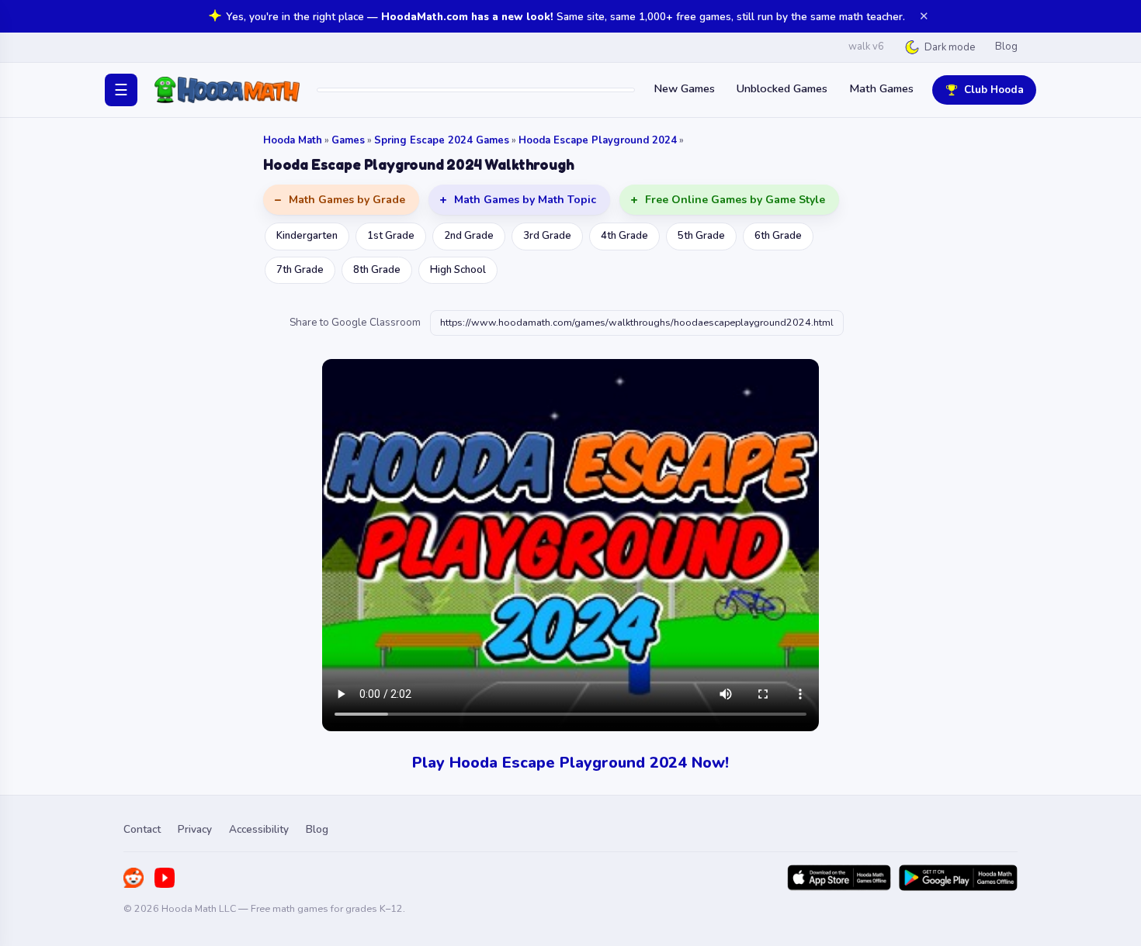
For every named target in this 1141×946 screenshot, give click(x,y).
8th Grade (377, 270)
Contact (142, 829)
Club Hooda (994, 89)
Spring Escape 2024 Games (441, 140)
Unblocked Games (782, 88)
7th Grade (300, 270)
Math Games (881, 88)
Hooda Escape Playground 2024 (597, 140)
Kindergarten (307, 236)
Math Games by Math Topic (525, 199)
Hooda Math (292, 140)
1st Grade (390, 236)
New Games (684, 88)
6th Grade (778, 236)
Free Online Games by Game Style (735, 199)
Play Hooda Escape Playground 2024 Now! (570, 762)
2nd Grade (469, 236)
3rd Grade (547, 236)
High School (458, 270)
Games (348, 140)
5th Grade (701, 236)
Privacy (195, 829)
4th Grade (624, 236)
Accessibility (259, 829)
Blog (1006, 47)
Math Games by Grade (347, 199)
